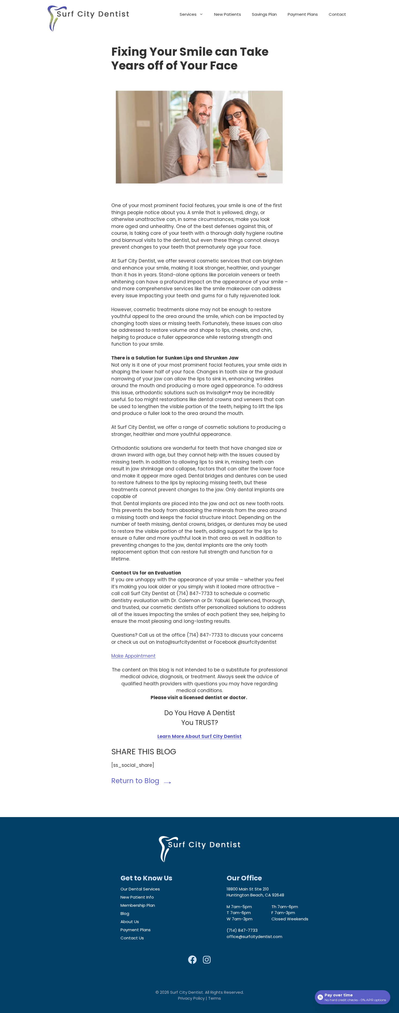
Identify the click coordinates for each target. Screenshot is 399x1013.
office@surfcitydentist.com (254, 936)
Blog (125, 913)
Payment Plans (303, 14)
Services (188, 14)
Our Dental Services (140, 889)
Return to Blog (135, 781)
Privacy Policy (191, 998)
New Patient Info (137, 897)
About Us (130, 921)
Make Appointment (133, 656)
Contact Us (132, 938)
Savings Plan (264, 14)
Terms (214, 998)
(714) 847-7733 (242, 930)
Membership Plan (138, 905)
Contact (337, 14)
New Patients (227, 14)
